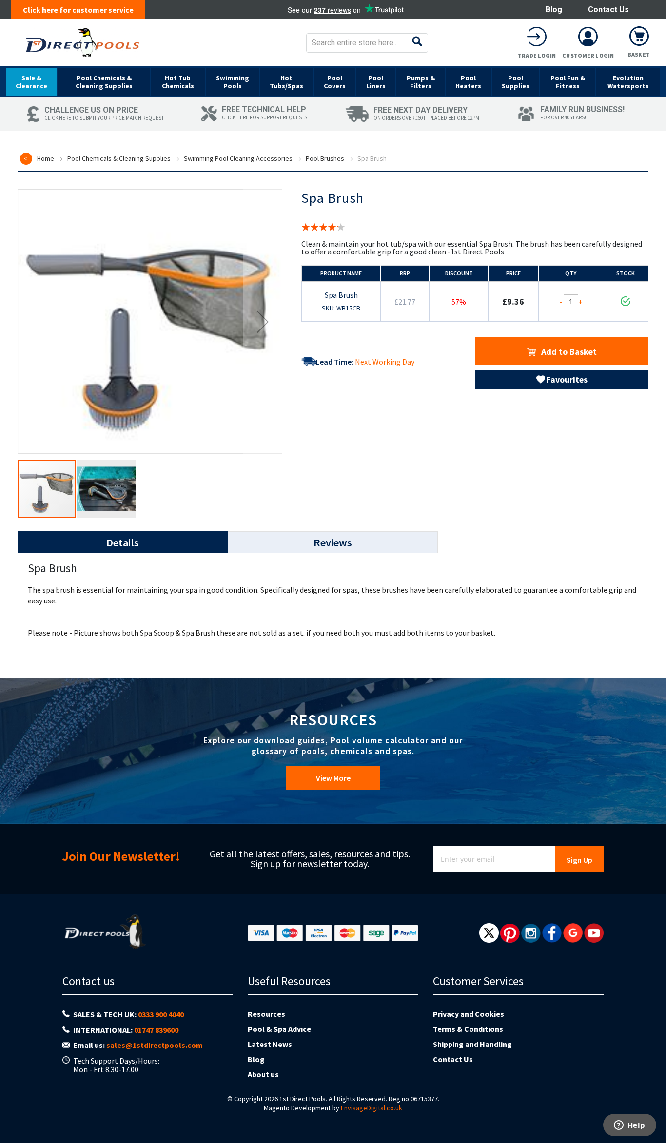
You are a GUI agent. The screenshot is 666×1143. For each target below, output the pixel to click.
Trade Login (537, 55)
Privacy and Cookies (468, 1014)
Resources (266, 1014)
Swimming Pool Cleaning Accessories (238, 158)
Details (122, 542)
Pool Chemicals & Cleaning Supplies (119, 158)
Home (45, 158)
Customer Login (588, 55)
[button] (262, 321)
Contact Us (608, 9)
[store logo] (82, 42)
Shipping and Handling (472, 1044)
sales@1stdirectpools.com (154, 1045)
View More (333, 778)
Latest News (270, 1044)
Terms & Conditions (468, 1029)
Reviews (332, 542)
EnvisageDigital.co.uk (371, 1108)
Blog (554, 9)
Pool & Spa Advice (279, 1029)
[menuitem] (31, 82)
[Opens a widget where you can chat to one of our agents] (629, 1126)
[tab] (123, 542)
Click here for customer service (78, 10)
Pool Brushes (325, 158)
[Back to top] (651, 1111)
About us (263, 1074)
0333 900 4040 (161, 1014)
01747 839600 (156, 1030)
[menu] (333, 81)
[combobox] (367, 43)
